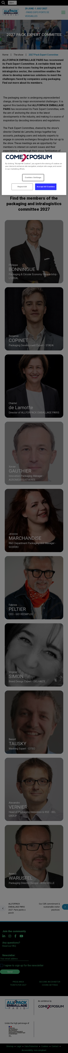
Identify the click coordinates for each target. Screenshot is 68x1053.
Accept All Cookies (46, 187)
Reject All (22, 187)
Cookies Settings (33, 177)
